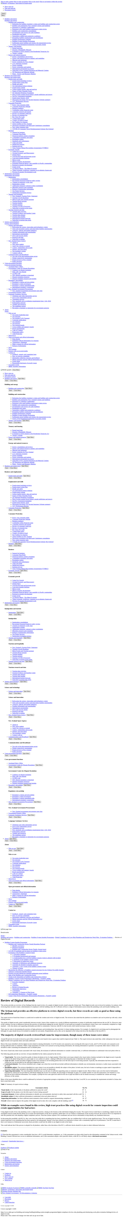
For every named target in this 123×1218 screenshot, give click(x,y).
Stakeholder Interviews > (16, 1141)
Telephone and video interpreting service (24, 296)
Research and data (17, 237)
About (6, 1157)
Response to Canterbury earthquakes (23, 27)
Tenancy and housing (14, 46)
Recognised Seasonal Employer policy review (26, 180)
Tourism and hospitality (15, 194)
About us (15, 242)
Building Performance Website (21, 39)
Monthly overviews (18, 946)
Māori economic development (21, 161)
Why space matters (18, 244)
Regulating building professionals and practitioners (27, 38)
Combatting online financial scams (22, 110)
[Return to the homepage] (16, 3)
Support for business (18, 132)
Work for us (12, 335)
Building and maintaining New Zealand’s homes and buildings (31, 25)
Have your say (9, 6)
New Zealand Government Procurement (20, 289)
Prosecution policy (18, 332)
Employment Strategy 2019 (20, 98)
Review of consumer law (19, 115)
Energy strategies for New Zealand (22, 62)
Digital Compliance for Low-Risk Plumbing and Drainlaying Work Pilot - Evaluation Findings (84, 937)
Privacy (7, 1200)
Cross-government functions (13, 1162)
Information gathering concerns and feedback (26, 358)
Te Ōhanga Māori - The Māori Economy (24, 168)
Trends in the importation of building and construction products (27, 977)
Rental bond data (17, 48)
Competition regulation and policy (22, 137)
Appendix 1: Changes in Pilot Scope (23, 992)
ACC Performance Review (20, 101)
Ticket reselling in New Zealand (22, 124)
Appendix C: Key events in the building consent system (29, 966)
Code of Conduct (17, 330)
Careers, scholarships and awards (22, 248)
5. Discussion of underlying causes (22, 961)
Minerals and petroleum (19, 60)
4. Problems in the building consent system (25, 959)
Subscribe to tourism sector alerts (22, 208)
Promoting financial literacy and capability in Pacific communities (32, 163)
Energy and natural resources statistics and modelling (28, 58)
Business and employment (12, 1160)
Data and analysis (10, 8)
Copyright (8, 1197)
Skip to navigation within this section (51, 1)
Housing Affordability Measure (21, 50)
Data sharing (16, 339)
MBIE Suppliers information (17, 366)
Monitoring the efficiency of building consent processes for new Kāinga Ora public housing (36, 970)
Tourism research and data (16, 210)
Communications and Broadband (18, 254)
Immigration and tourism (12, 1164)
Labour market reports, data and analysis (24, 89)
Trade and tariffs (17, 143)
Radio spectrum (17, 261)
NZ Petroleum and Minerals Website (23, 72)
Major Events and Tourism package (23, 199)
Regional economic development (22, 165)
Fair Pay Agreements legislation (22, 96)
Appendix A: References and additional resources (27, 963)
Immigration (12, 177)
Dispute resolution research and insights (24, 278)
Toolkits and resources (19, 304)
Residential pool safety (19, 34)
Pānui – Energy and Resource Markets (24, 74)
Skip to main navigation (21, 1)
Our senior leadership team (20, 315)
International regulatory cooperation (23, 287)
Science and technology (12, 1165)
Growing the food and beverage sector (24, 156)
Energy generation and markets (21, 67)
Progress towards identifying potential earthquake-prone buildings (28, 973)
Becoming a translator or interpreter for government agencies (30, 308)
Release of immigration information (23, 189)
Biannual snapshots (18, 947)
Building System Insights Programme (23, 41)
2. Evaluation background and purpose (24, 956)
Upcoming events (13, 365)
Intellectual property (18, 144)
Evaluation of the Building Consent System (21, 953)
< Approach (4, 1141)
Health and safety (17, 84)
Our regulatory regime (19, 251)
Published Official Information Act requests (25, 340)
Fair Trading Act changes (20, 122)
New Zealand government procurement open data (27, 291)
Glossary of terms (17, 968)
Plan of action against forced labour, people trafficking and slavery (32, 94)
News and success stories (20, 235)
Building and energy (7, 937)
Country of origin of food (20, 120)
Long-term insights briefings (20, 158)
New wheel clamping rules (20, 127)
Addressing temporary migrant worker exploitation (27, 186)
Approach (15, 985)
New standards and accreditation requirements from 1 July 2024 (31, 301)
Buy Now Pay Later (18, 117)
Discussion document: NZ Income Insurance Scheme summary (31, 99)
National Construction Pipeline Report (20, 971)
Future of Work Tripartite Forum (22, 91)
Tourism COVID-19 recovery (21, 206)
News (10, 347)
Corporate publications (19, 320)
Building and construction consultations (24, 31)
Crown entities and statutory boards (23, 327)
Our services (16, 323)
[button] (61, 1149)
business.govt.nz (17, 146)
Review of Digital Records (20, 987)
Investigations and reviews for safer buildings (26, 32)
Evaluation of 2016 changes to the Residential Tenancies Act (30, 51)
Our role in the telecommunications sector (24, 256)
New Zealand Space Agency (17, 241)
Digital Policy (16, 155)
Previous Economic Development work (24, 172)
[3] (72, 1100)
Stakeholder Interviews (19, 989)
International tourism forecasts (21, 218)
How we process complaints (20, 356)
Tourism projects (17, 204)
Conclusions (16, 990)
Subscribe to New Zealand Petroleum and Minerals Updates (30, 70)
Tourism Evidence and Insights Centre (23, 213)
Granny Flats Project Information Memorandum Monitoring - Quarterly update (32, 996)
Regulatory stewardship (15, 280)
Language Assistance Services (17, 294)
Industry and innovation (19, 249)
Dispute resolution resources (20, 277)
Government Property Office (17, 292)
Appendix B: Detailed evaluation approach (25, 965)
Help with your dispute (19, 272)
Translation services (18, 299)
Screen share (16, 361)
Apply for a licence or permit (21, 246)
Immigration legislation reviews (21, 192)
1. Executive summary (19, 954)
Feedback (7, 1175)
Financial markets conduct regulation (23, 136)
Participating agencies (18, 303)
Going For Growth (18, 151)
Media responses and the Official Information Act (27, 359)
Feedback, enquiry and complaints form (24, 354)
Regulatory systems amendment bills (23, 285)
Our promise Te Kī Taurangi (21, 318)
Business (11, 130)
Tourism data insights (18, 217)
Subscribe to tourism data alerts (21, 220)
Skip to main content (7, 1)
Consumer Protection (14, 103)
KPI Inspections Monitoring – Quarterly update (22, 994)
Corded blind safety (18, 118)
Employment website (18, 87)
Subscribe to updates (18, 239)
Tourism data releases (18, 215)
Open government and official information (21, 337)
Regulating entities (18, 139)
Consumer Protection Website (21, 106)
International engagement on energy (23, 69)
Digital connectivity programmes (22, 258)
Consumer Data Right (19, 134)
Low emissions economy (19, 63)
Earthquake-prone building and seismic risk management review (31, 43)
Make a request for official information (24, 344)
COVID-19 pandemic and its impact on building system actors (27, 951)
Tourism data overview (19, 211)
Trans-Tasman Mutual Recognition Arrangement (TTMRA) (30, 148)
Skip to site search (33, 1)
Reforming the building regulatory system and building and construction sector (36, 24)
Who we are (12, 313)
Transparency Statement (19, 342)
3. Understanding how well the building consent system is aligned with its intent (36, 958)
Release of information (19, 346)
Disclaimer (8, 1199)
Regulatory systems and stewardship (23, 282)
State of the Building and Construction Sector (22, 975)
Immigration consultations (20, 179)
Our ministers (16, 322)
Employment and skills (15, 79)
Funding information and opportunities (24, 232)
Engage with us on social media (18, 351)
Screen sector (16, 167)
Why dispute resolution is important (23, 275)
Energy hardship (17, 65)
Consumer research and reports (21, 112)
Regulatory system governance (21, 284)
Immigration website (18, 184)
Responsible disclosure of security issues (24, 363)
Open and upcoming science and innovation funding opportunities (32, 229)
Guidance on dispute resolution (21, 270)
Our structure (16, 316)
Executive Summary (18, 982)
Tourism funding (17, 203)
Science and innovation (15, 225)
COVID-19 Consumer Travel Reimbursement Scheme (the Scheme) (33, 129)
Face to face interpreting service (22, 297)
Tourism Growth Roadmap (20, 198)
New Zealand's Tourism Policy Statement (24, 196)
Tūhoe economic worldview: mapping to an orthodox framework (32, 170)
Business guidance (18, 108)
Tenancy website (17, 53)
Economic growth (13, 149)
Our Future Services (18, 191)
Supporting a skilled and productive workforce (26, 36)
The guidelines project (19, 306)
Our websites (12, 349)
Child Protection (17, 334)
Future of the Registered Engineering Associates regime (29, 44)
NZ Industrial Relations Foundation (23, 93)
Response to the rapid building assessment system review (29, 29)
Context (14, 983)
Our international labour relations (22, 86)
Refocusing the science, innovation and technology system (30, 227)
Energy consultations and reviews (22, 56)
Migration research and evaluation (22, 187)
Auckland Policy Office (15, 266)
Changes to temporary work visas (22, 182)
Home (3, 935)
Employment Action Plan (20, 82)
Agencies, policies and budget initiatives (24, 230)
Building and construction (16, 22)
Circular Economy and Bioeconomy (23, 153)
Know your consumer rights (20, 105)
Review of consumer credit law (21, 113)
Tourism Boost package (19, 201)
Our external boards (18, 325)
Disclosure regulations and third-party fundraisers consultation (31, 125)
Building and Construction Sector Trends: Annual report (29, 949)
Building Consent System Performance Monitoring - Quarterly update (29, 978)
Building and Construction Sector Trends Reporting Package (26, 944)
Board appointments (18, 328)
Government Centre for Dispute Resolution (21, 268)
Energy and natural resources (17, 55)
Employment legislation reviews (22, 81)
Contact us (11, 353)
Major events (16, 160)
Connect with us (17, 253)
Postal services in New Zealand (21, 260)
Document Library (10, 10)
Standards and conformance (20, 141)
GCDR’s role (16, 273)
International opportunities (20, 234)
